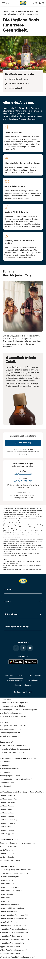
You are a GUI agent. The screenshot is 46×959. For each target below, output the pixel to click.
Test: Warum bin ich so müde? (11, 729)
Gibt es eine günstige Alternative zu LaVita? (16, 870)
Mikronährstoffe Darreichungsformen (14, 933)
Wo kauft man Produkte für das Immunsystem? (17, 957)
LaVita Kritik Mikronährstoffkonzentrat (14, 908)
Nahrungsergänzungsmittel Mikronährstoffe (16, 779)
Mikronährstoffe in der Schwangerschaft (15, 749)
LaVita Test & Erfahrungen (9, 922)
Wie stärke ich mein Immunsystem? (13, 717)
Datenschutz (20, 676)
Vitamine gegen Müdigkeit (10, 733)
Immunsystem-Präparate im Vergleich (14, 873)
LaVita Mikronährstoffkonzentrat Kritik (14, 915)
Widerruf (38, 676)
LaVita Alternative (6, 850)
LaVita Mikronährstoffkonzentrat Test (13, 919)
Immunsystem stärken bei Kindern (12, 706)
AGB (30, 676)
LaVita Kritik (4, 901)
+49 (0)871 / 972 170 (23, 474)
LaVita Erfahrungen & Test (9, 887)
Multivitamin (5, 772)
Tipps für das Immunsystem (10, 947)
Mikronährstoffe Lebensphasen (11, 936)
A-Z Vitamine (5, 762)
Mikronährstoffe (6, 765)
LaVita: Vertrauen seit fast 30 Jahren (13, 926)
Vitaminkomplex (6, 786)
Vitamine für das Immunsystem (11, 713)
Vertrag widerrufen (16, 680)
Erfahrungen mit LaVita (8, 847)
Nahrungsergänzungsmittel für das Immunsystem (18, 710)
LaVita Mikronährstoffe (8, 912)
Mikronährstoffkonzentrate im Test (12, 943)
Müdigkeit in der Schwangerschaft (12, 726)
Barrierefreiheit (33, 680)
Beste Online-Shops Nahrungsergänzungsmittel (17, 843)
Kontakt (18, 685)
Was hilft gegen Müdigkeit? (10, 736)
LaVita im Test (5, 898)
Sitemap (27, 685)
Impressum (9, 676)
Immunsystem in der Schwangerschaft (14, 703)
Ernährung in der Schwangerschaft (13, 746)
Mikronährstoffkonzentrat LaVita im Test (15, 940)
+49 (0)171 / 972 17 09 (23, 481)
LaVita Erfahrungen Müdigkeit (11, 891)
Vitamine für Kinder (7, 783)
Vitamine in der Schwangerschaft (12, 753)
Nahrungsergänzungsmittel (10, 776)
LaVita (2, 795)
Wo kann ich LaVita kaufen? (10, 861)
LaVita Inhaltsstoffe (7, 857)
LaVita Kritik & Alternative (9, 905)
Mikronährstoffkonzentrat (9, 769)
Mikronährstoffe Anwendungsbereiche (14, 929)
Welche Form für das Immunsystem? (13, 950)
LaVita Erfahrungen (7, 854)
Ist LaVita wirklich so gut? (9, 877)
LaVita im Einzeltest (7, 894)
